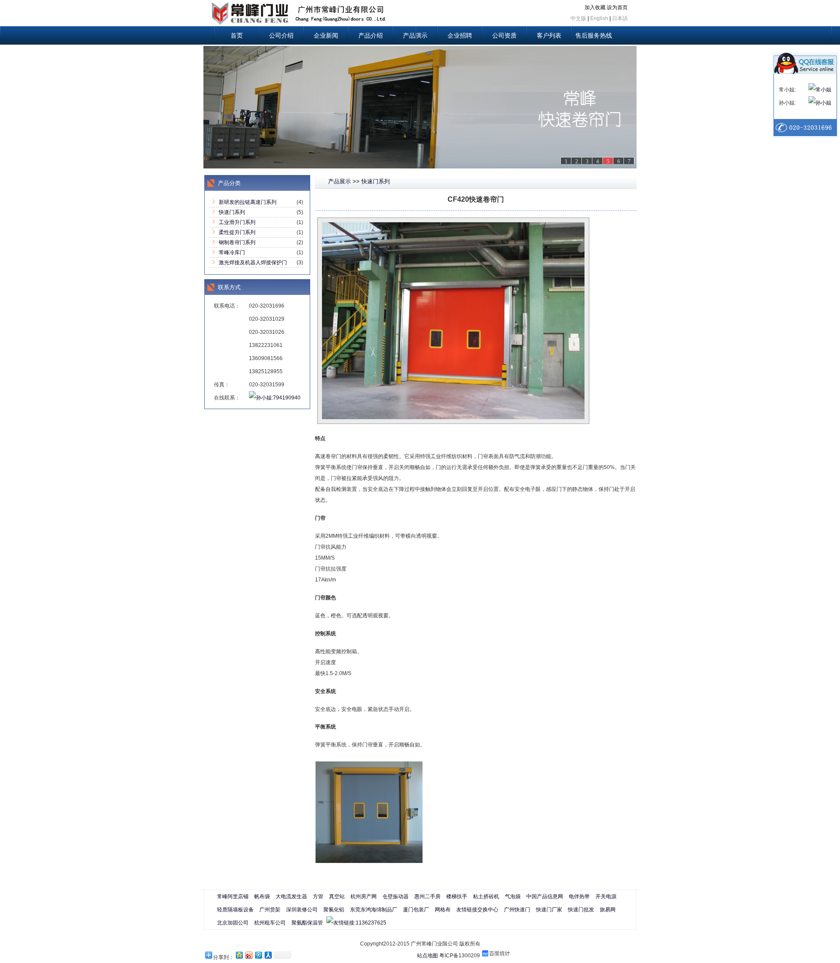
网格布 (443, 910)
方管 (318, 896)
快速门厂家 (549, 910)
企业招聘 (460, 35)
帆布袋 (262, 896)
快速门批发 (581, 910)
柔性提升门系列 (237, 232)
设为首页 (617, 7)
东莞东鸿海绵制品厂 (373, 910)
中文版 (578, 18)
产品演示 (415, 35)
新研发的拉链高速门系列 (247, 202)
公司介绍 (281, 35)
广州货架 (269, 910)
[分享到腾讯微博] (258, 954)
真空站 (337, 896)
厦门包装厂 (416, 910)
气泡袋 (513, 896)
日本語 (620, 18)
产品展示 (339, 181)
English (599, 18)
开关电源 (605, 896)
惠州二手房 (427, 896)
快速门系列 (232, 212)
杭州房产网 (363, 896)
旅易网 (608, 910)
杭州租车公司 (270, 923)
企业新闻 (326, 35)
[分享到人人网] (268, 954)
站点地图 (427, 955)
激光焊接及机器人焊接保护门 (253, 262)
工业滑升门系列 (237, 222)
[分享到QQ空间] (239, 954)
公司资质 (504, 35)
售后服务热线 (593, 35)
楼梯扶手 (456, 896)
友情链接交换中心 (477, 910)
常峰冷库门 (232, 252)
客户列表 (549, 35)
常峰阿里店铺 (232, 896)
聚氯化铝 (333, 910)
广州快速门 (517, 910)
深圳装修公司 (302, 910)
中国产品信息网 (544, 896)
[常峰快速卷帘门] (420, 107)
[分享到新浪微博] (248, 954)
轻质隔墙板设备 (235, 910)
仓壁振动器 (395, 896)
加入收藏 (595, 7)
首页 (237, 35)
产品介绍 (370, 35)
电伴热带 (579, 896)
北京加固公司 (232, 923)
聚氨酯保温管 (307, 923)
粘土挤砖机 (486, 896)
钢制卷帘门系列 (237, 242)
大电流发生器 (291, 896)
